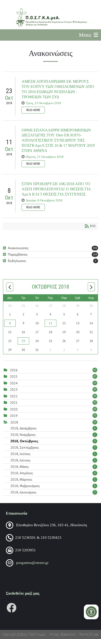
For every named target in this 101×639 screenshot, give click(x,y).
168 (95, 254)
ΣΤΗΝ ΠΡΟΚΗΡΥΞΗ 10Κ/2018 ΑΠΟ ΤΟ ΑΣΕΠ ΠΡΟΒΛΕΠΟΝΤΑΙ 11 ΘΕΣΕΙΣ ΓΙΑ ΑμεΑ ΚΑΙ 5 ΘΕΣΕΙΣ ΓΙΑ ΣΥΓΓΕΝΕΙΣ (56, 189)
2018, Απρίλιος (53, 473)
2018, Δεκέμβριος (53, 428)
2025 (14, 376)
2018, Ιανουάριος (53, 492)
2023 (14, 389)
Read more (33, 110)
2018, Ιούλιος (53, 454)
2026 (14, 370)
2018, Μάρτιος (53, 479)
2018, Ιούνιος (53, 460)
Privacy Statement (63, 634)
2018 (14, 422)
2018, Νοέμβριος (53, 434)
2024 (14, 383)
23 (23, 341)
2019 (14, 415)
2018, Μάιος (53, 466)
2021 (14, 402)
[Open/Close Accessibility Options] (91, 611)
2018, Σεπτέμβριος (53, 447)
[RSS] (5, 248)
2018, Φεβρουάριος (53, 486)
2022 (14, 396)
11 (50, 323)
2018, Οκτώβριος (53, 441)
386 (95, 248)
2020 (14, 409)
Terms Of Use (88, 634)
